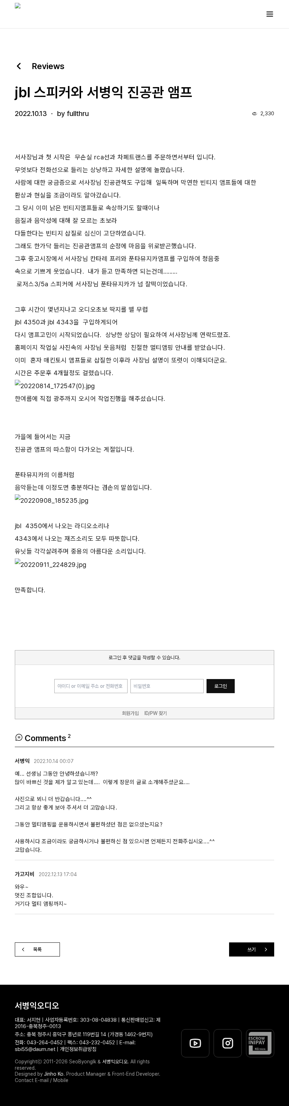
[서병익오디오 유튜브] (195, 1043)
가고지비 (25, 874)
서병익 (22, 761)
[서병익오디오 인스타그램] (228, 1043)
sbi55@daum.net (35, 1049)
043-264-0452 (45, 1042)
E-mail (42, 1080)
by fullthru (73, 113)
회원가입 (130, 713)
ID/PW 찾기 (155, 713)
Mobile (60, 1080)
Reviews (48, 66)
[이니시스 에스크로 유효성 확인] (260, 1043)
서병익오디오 (37, 1006)
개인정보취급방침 (78, 1049)
